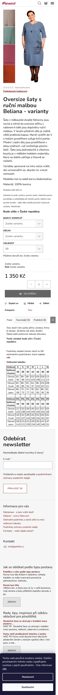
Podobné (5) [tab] (40, 319)
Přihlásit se (15, 488)
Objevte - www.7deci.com (16, 515)
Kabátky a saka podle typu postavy (21, 572)
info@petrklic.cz (16, 546)
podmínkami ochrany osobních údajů (27, 476)
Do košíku (30, 293)
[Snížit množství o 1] (31, 284)
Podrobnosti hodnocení (15, 91)
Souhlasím (28, 687)
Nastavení (28, 677)
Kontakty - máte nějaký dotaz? (18, 530)
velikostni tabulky (12, 523)
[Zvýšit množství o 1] (47, 284)
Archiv (12, 601)
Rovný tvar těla (11, 585)
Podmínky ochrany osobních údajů (20, 527)
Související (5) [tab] (23, 319)
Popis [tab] (9, 319)
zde (4, 668)
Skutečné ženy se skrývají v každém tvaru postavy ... (25, 622)
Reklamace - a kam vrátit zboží (18, 512)
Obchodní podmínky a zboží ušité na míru (23, 519)
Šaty (30, 310)
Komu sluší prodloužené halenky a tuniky (24, 634)
